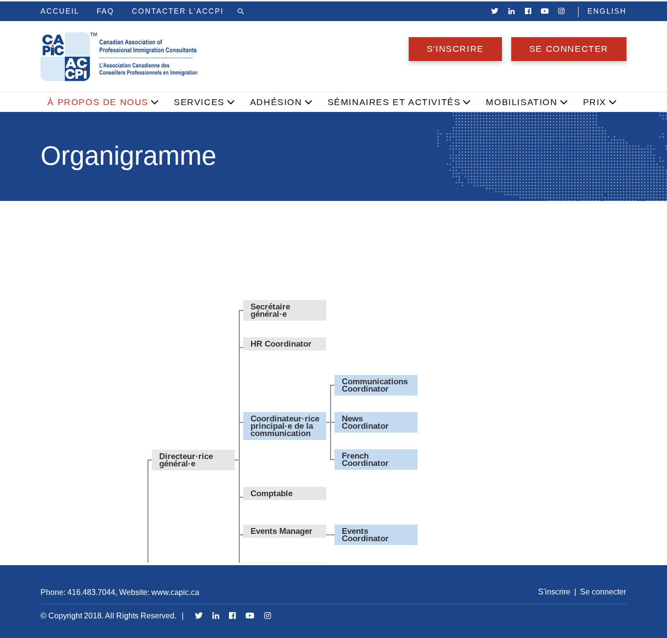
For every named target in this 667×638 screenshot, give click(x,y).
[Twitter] (495, 11)
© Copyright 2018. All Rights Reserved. (108, 616)
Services (199, 102)
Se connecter (568, 49)
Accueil (60, 11)
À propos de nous (97, 102)
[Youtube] (545, 11)
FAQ (105, 11)
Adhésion (276, 102)
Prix (594, 102)
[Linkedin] (511, 11)
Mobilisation (521, 102)
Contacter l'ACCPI (178, 11)
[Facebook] (528, 11)
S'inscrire (455, 49)
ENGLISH (606, 11)
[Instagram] (561, 11)
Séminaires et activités (394, 102)
